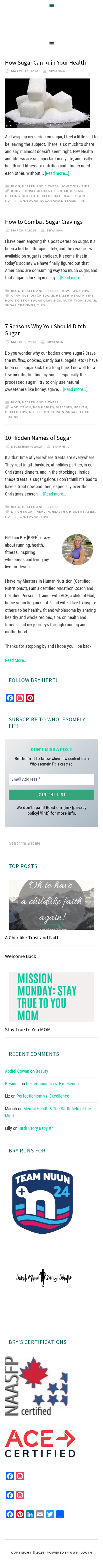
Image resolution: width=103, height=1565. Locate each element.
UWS (74, 1552)
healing (12, 196)
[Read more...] (57, 173)
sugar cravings (20, 305)
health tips (82, 295)
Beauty (42, 1071)
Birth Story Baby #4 (36, 1128)
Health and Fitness (40, 186)
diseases (64, 407)
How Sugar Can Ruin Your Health (45, 62)
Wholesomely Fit (51, 24)
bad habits (43, 407)
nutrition (15, 200)
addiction (21, 407)
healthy (59, 511)
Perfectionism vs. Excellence (52, 1083)
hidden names (82, 511)
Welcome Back (20, 956)
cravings (20, 295)
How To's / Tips (74, 186)
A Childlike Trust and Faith (32, 937)
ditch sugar (42, 295)
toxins (11, 417)
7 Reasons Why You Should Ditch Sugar (45, 329)
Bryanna (12, 1083)
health (28, 196)
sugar (32, 200)
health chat (49, 196)
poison (57, 412)
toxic (85, 412)
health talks (75, 196)
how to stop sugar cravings (33, 300)
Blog (15, 186)
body (15, 191)
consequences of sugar (45, 191)
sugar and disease (57, 200)
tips (81, 200)
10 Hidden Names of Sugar (38, 438)
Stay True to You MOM (28, 1029)
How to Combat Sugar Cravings (44, 222)
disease (77, 191)
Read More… (15, 660)
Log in (86, 1552)
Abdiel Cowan (17, 1071)
